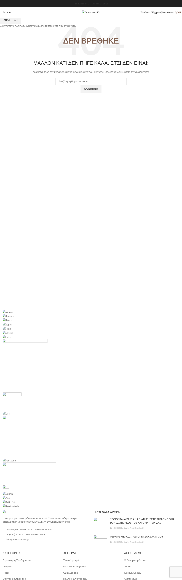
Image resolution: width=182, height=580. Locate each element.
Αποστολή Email (99, 3)
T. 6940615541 (80, 3)
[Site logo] (91, 12)
